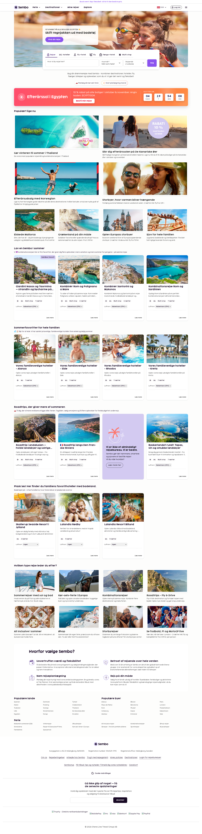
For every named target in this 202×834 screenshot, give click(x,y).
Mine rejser (73, 7)
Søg (152, 63)
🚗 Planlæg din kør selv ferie (87, 83)
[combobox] (72, 64)
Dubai (133, 711)
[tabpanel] (101, 63)
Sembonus (69, 765)
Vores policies (116, 757)
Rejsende (129, 62)
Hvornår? (105, 62)
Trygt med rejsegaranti (97, 757)
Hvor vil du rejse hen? (56, 62)
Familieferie (18, 730)
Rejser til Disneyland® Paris (52, 727)
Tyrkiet (74, 702)
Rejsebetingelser (57, 757)
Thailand (75, 708)
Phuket (133, 708)
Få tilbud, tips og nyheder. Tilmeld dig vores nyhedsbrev (101, 765)
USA (15, 711)
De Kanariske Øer (78, 711)
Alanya (103, 702)
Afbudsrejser (76, 724)
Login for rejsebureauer (150, 757)
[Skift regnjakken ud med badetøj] (151, 47)
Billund (133, 702)
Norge (45, 714)
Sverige (46, 708)
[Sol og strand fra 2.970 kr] (156, 47)
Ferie (35, 7)
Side (161, 714)
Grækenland (76, 705)
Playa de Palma (106, 705)
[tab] (51, 54)
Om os (44, 757)
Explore (88, 7)
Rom (103, 708)
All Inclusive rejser (107, 724)
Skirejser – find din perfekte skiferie (113, 727)
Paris (161, 702)
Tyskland (17, 708)
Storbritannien (48, 711)
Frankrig (46, 705)
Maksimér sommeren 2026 (23, 724)
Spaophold (47, 730)
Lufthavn (19, 306)
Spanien (17, 702)
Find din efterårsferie (58, 39)
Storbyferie (18, 727)
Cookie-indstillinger (103, 773)
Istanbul (104, 714)
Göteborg (104, 711)
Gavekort (133, 765)
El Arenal (134, 714)
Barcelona (134, 705)
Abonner (120, 800)
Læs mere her (115, 465)
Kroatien (75, 714)
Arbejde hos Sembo (76, 757)
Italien (16, 705)
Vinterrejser (47, 724)
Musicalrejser (164, 727)
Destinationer (52, 7)
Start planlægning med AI (116, 83)
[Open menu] (186, 7)
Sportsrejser (135, 727)
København (164, 711)
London (162, 705)
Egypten (17, 714)
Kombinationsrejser (137, 724)
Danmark (46, 702)
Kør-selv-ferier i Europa (80, 727)
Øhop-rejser (164, 724)
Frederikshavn (165, 708)
